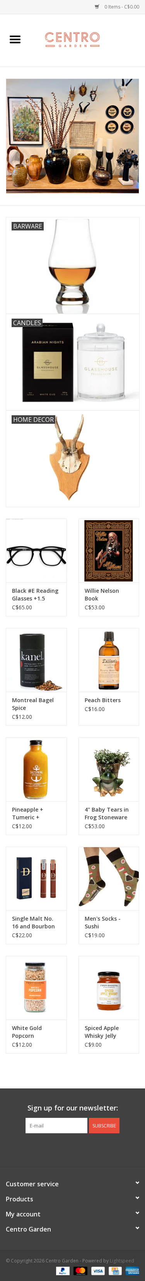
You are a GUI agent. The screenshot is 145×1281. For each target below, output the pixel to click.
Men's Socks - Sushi (103, 922)
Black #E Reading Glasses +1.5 (35, 594)
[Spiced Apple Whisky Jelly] (109, 988)
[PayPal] (62, 1270)
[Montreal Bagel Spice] (36, 660)
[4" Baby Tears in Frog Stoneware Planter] (109, 769)
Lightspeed (122, 1260)
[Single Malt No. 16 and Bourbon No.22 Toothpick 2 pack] (36, 879)
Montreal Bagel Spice (33, 703)
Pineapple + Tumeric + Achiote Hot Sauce (28, 813)
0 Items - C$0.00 (121, 6)
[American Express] (131, 1270)
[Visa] (97, 1270)
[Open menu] (15, 39)
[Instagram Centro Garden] (93, 1149)
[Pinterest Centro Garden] (79, 1149)
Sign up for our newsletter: (72, 1108)
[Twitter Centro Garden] (66, 1149)
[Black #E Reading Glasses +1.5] (36, 550)
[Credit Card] (114, 1270)
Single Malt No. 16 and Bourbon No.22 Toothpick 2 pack (34, 922)
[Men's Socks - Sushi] (109, 879)
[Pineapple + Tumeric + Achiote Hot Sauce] (36, 769)
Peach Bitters (103, 700)
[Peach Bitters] (109, 660)
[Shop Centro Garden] (87, 39)
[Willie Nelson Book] (109, 550)
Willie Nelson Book (102, 594)
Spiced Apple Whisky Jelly (102, 1031)
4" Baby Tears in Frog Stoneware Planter (107, 813)
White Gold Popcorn (27, 1031)
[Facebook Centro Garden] (52, 1149)
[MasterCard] (79, 1270)
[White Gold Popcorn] (36, 988)
